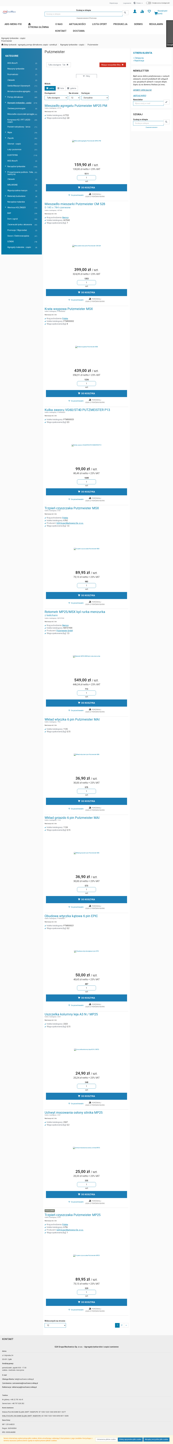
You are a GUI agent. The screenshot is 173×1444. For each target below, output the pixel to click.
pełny (51, 88)
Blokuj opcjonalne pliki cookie (130, 1439)
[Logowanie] (134, 11)
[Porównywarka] (142, 11)
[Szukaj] (125, 12)
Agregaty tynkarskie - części (72, 45)
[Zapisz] (167, 102)
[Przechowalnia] (149, 11)
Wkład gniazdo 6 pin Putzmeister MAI (72, 818)
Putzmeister (93, 45)
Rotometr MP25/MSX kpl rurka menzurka (75, 612)
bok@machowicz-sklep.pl (24, 1379)
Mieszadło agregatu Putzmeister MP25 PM (76, 106)
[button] (139, 3)
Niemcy (65, 217)
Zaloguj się (139, 58)
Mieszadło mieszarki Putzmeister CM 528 (75, 204)
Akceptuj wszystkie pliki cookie (156, 1439)
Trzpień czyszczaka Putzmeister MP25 (73, 1215)
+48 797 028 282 (18, 1403)
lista (62, 88)
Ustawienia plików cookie (106, 1439)
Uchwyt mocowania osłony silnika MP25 (74, 1112)
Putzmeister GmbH (64, 631)
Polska (65, 318)
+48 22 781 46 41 (16, 1400)
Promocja (93, 18)
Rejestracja (114, 3)
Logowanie (127, 3)
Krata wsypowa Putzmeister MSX (69, 309)
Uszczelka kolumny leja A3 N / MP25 (71, 1014)
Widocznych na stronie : (55, 1321)
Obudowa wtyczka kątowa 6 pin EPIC (71, 916)
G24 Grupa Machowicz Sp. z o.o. (70, 523)
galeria (73, 88)
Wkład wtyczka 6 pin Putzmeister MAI (72, 719)
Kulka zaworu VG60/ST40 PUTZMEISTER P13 (77, 410)
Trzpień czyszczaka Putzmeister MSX (72, 508)
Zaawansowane (82, 18)
